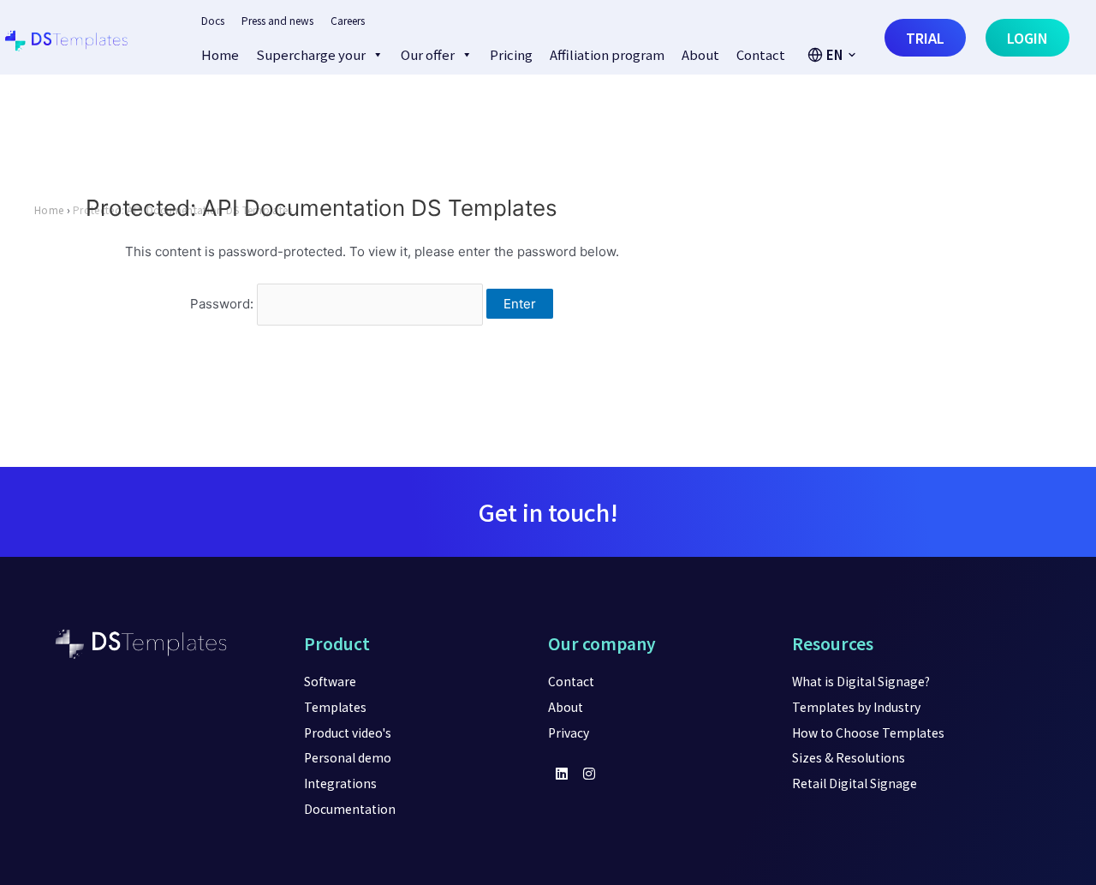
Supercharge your (311, 54)
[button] (832, 55)
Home (220, 54)
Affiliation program (607, 54)
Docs (212, 20)
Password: (223, 304)
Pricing (511, 54)
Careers (348, 20)
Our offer (428, 54)
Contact (760, 54)
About (700, 54)
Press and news (277, 20)
